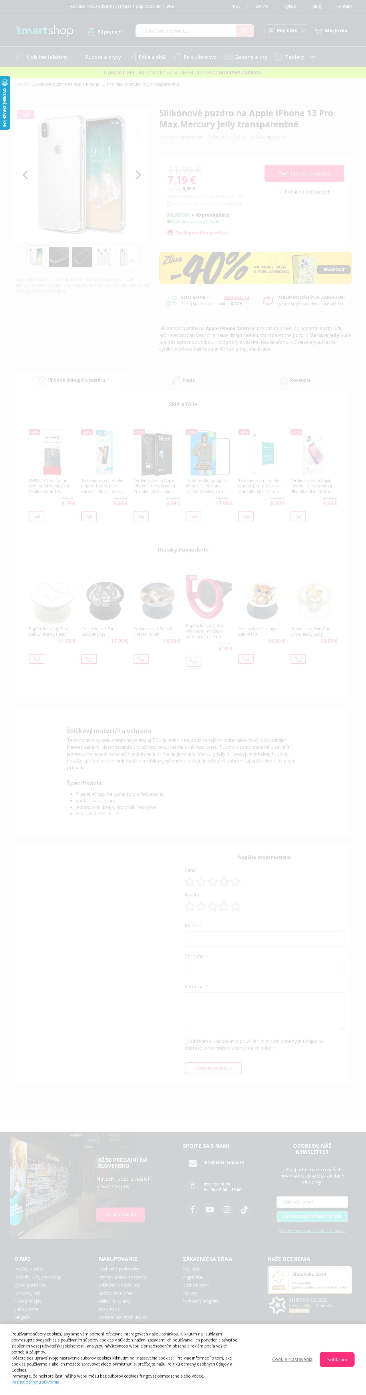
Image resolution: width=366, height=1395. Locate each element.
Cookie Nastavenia (292, 1359)
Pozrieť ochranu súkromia (35, 1382)
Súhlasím (337, 1359)
